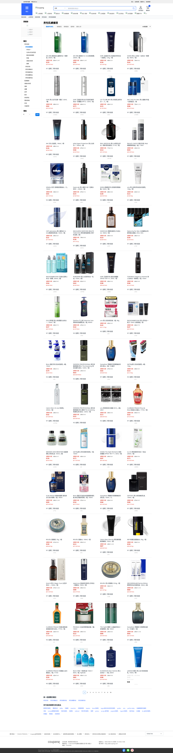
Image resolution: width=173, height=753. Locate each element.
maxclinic (73, 708)
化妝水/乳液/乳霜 (31, 52)
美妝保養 (37, 17)
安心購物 (79, 733)
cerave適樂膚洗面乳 (53, 711)
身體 (25, 89)
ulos (124, 708)
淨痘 (44, 711)
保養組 (45, 714)
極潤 (92, 711)
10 (110, 692)
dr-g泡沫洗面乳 (146, 711)
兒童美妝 (26, 106)
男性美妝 (44, 17)
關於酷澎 (12, 733)
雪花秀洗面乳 (85, 711)
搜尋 (37, 114)
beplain (88, 708)
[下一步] (114, 692)
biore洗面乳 (95, 708)
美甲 (25, 92)
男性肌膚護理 (52, 17)
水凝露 (138, 711)
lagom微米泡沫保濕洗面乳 (108, 708)
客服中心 (142, 2)
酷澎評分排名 (49, 26)
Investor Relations (22, 733)
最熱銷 (72, 26)
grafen (119, 708)
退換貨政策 (47, 733)
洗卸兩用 (57, 714)
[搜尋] (134, 8)
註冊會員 (137, 2)
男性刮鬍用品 (29, 78)
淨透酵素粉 (81, 708)
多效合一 (28, 49)
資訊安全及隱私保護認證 (99, 733)
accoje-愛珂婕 (105, 711)
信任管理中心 (56, 733)
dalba (61, 708)
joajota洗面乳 (114, 711)
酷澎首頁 (23, 17)
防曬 (27, 58)
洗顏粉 (66, 708)
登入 (132, 2)
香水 (25, 95)
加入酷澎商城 (112, 733)
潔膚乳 (71, 711)
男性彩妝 (27, 66)
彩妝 (25, 103)
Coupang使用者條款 (35, 733)
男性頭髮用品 (29, 72)
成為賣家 (148, 2)
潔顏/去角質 (29, 61)
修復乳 (51, 714)
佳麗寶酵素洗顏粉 (141, 708)
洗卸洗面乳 (64, 711)
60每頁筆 (144, 26)
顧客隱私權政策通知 (68, 733)
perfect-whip (130, 708)
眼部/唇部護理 (30, 55)
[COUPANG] (54, 742)
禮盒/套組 (27, 100)
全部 (56, 8)
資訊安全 (87, 733)
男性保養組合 (29, 69)
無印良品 (131, 711)
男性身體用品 (29, 75)
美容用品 (26, 97)
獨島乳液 (55, 708)
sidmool (77, 711)
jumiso (97, 711)
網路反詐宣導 (122, 733)
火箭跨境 (30, 17)
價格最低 (59, 26)
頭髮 (25, 86)
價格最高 (66, 26)
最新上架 (78, 26)
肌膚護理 (26, 81)
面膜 (27, 64)
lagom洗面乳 (123, 711)
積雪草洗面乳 (47, 708)
